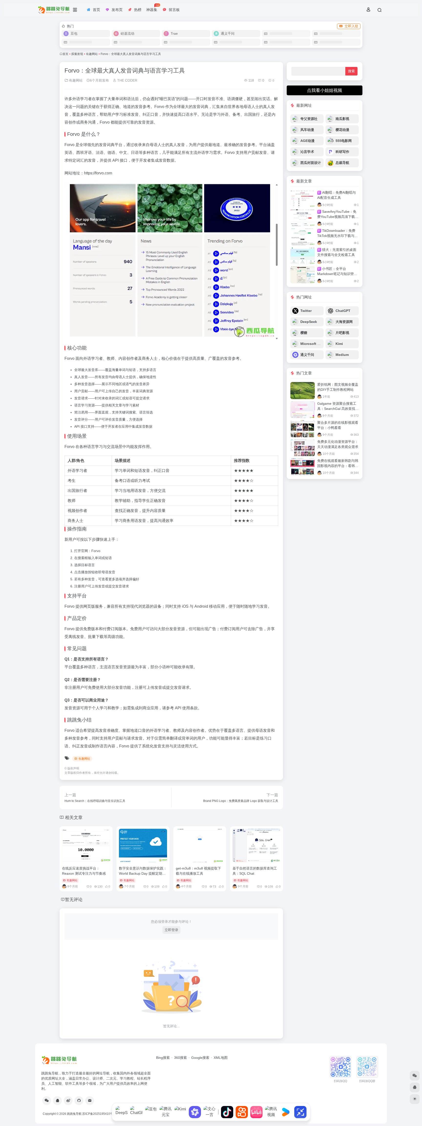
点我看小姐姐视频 (324, 90)
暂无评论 (74, 899)
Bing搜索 (163, 1058)
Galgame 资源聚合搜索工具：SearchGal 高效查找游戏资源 (338, 409)
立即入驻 (351, 26)
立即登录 (171, 930)
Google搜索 (200, 1058)
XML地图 (221, 1058)
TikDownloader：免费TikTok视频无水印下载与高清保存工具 (337, 236)
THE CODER (126, 80)
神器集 (152, 8)
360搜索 (180, 1058)
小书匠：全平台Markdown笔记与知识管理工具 (337, 274)
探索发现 (77, 54)
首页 (65, 54)
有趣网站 (92, 54)
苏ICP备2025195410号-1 (99, 1113)
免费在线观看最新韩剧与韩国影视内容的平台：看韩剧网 (337, 466)
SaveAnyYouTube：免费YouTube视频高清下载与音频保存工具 (337, 217)
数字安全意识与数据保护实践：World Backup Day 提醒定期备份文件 (143, 873)
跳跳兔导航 (74, 1113)
